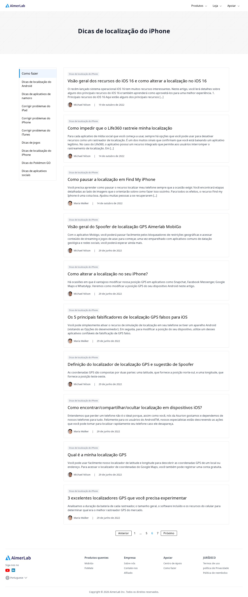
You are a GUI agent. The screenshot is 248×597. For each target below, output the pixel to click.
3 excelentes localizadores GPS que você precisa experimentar (127, 498)
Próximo (168, 533)
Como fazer (30, 73)
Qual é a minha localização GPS (97, 454)
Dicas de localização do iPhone (83, 74)
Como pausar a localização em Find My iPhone (111, 179)
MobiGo (89, 563)
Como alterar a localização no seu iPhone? (108, 274)
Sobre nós (129, 563)
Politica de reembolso (215, 572)
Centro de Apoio (172, 563)
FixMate (89, 568)
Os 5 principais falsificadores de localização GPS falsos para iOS (127, 317)
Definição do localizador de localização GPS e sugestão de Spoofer (131, 364)
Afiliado (128, 572)
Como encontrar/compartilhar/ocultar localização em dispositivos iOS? (135, 407)
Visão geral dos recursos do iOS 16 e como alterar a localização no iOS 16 (137, 81)
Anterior (123, 533)
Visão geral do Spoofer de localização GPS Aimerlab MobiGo (124, 226)
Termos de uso (211, 563)
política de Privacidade (216, 568)
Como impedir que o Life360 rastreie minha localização (120, 128)
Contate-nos (131, 568)
